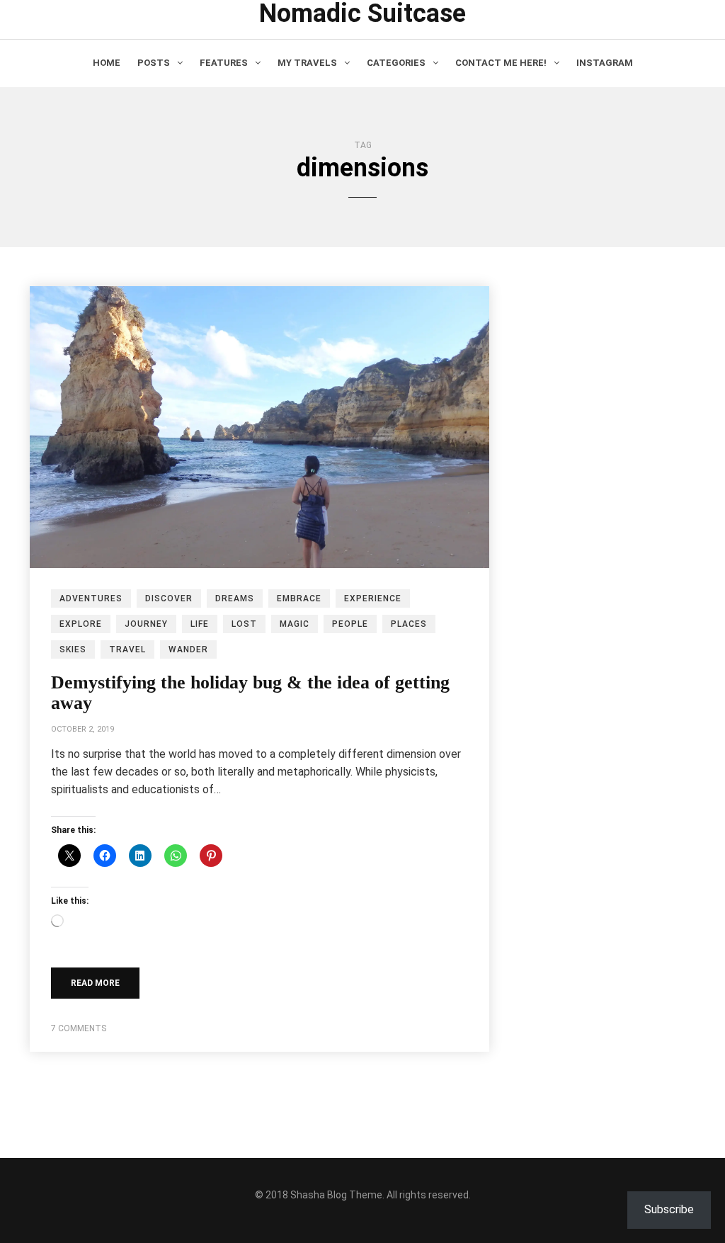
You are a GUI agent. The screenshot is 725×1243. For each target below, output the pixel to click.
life (199, 624)
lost (244, 624)
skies (72, 649)
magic (294, 624)
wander (188, 649)
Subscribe (669, 1209)
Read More (95, 983)
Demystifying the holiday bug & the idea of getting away (250, 692)
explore (80, 624)
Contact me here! (501, 62)
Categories (396, 62)
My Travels (307, 62)
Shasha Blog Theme (336, 1195)
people (350, 624)
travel (127, 649)
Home (106, 62)
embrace (299, 598)
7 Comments (78, 1028)
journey (146, 624)
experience (372, 598)
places (409, 624)
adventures (90, 598)
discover (169, 598)
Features (224, 62)
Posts (153, 62)
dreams (234, 598)
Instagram (604, 62)
